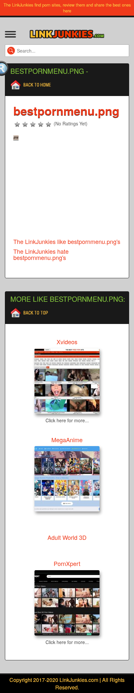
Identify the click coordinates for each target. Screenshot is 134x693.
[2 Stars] (25, 124)
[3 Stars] (32, 124)
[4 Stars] (40, 124)
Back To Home (37, 85)
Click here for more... (67, 420)
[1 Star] (17, 124)
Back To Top (35, 312)
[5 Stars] (48, 124)
